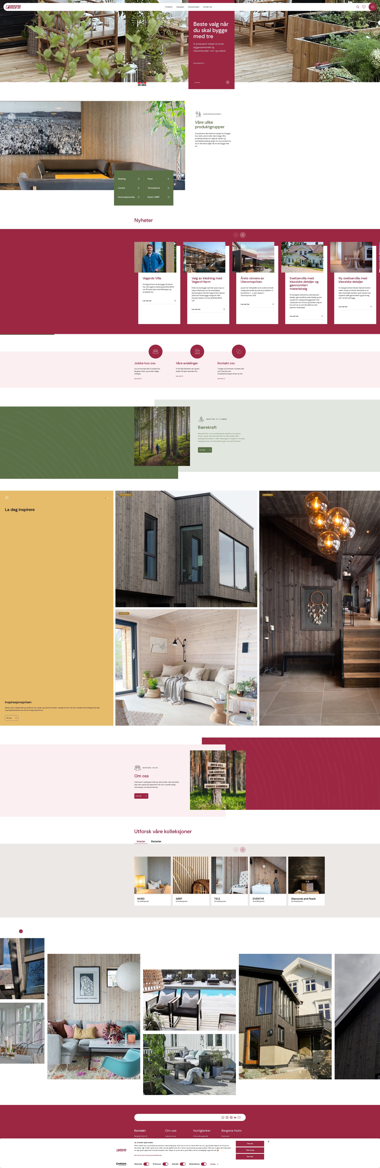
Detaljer (213, 1164)
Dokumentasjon (193, 7)
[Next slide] (243, 235)
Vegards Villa (152, 278)
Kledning (122, 179)
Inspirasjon (180, 7)
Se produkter (198, 63)
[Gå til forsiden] (13, 7)
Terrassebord (154, 188)
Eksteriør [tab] (156, 841)
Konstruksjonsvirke (126, 197)
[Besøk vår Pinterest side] (231, 1117)
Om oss (170, 1130)
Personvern (225, 1136)
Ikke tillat (250, 1156)
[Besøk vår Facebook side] (222, 1117)
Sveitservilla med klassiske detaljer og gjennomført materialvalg (304, 283)
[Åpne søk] (357, 7)
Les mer (137, 379)
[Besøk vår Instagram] (227, 1117)
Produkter (168, 7)
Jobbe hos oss (170, 1136)
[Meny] (373, 7)
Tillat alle (250, 1143)
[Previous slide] (236, 235)
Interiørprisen (125, 495)
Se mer (9, 718)
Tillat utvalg (250, 1150)
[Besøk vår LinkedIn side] (235, 1117)
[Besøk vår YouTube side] (239, 1117)
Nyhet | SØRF (154, 197)
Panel (150, 179)
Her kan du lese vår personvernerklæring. (148, 1155)
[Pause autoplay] (228, 82)
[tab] (193, 82)
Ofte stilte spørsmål (200, 1136)
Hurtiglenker (201, 1130)
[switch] (165, 1164)
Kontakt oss (207, 7)
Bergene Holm (231, 1130)
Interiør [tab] (141, 841)
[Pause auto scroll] (21, 931)
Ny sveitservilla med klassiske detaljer (353, 280)
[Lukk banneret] (268, 1141)
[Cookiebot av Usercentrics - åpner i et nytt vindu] (121, 1164)
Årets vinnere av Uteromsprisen (252, 280)
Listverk (121, 188)
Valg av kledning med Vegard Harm (207, 280)
